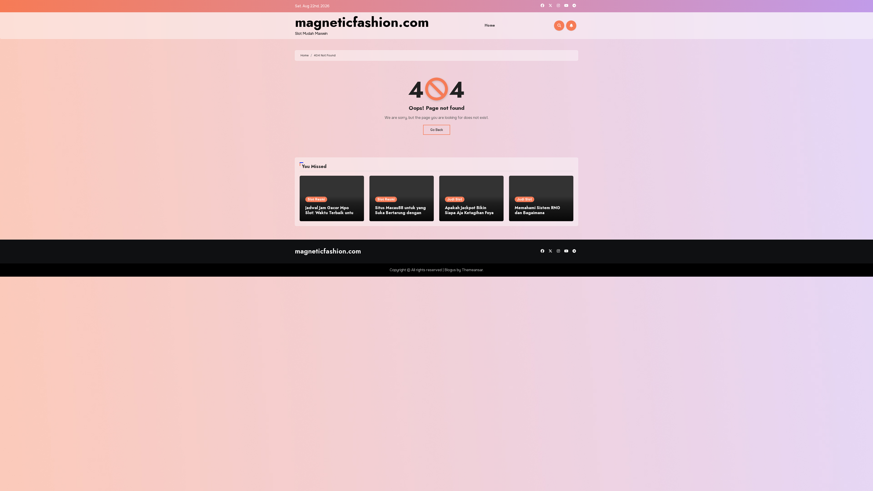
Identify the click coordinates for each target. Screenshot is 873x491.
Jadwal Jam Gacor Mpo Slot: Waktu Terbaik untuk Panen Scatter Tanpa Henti (330, 212)
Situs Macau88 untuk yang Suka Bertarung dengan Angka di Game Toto (400, 212)
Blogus (450, 270)
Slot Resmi (316, 199)
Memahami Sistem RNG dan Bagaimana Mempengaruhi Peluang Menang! (537, 215)
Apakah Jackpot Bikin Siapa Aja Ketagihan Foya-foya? (470, 212)
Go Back (436, 130)
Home (490, 25)
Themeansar (472, 270)
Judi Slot (454, 199)
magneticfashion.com (362, 22)
